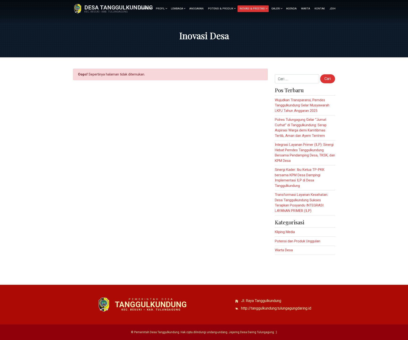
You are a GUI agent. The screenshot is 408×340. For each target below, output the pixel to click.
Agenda (291, 8)
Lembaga (177, 8)
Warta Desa (284, 250)
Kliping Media (285, 232)
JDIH (332, 8)
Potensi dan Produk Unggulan (297, 241)
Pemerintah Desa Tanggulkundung (156, 332)
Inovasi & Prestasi (252, 8)
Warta (305, 8)
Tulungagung (265, 332)
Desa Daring (248, 332)
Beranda (145, 8)
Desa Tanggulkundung (118, 7)
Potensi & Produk (221, 8)
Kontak (319, 8)
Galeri (276, 8)
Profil (161, 8)
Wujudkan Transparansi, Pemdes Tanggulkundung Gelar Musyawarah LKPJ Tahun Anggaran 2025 (302, 105)
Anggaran (196, 8)
